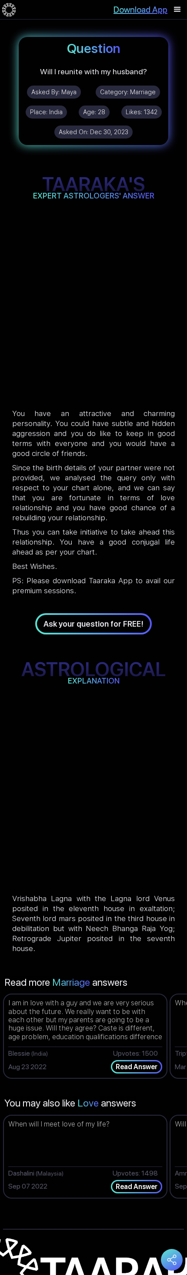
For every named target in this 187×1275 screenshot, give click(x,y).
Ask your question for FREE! (93, 623)
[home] (9, 9)
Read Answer (136, 1067)
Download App (140, 9)
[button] (177, 9)
